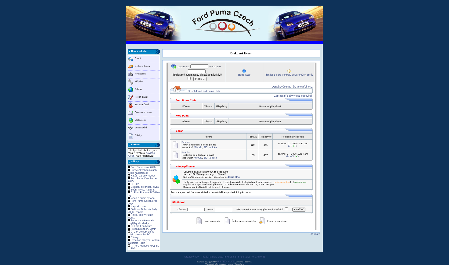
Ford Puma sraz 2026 (143, 167)
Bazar (179, 130)
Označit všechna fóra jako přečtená (292, 86)
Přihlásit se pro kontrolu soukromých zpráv (288, 74)
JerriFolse (234, 177)
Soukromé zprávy (143, 112)
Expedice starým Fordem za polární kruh (143, 241)
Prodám (185, 142)
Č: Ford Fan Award (141, 226)
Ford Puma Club (186, 100)
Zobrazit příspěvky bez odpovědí (293, 95)
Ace (290, 146)
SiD (205, 147)
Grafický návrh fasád (196, 256)
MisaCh (290, 156)
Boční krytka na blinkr (143, 189)
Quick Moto (216, 256)
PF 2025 (135, 184)
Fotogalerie (140, 74)
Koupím (185, 152)
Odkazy (138, 89)
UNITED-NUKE (226, 261)
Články (138, 135)
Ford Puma (182, 115)
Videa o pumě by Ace (143, 198)
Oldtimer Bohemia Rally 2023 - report (142, 210)
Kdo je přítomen (186, 166)
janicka (213, 147)
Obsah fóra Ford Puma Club (204, 91)
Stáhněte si (140, 120)
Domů (138, 58)
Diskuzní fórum (142, 66)
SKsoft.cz (230, 256)
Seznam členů (142, 104)
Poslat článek (141, 97)
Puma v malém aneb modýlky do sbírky (141, 222)
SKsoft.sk (243, 256)
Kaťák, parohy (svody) (143, 175)
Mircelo (198, 147)
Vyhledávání (141, 128)
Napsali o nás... (139, 206)
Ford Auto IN (258, 256)
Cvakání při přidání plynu (145, 186)
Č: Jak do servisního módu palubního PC (141, 233)
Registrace (244, 74)
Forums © (314, 234)
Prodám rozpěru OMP (143, 228)
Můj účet (139, 81)
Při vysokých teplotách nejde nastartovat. (142, 171)
